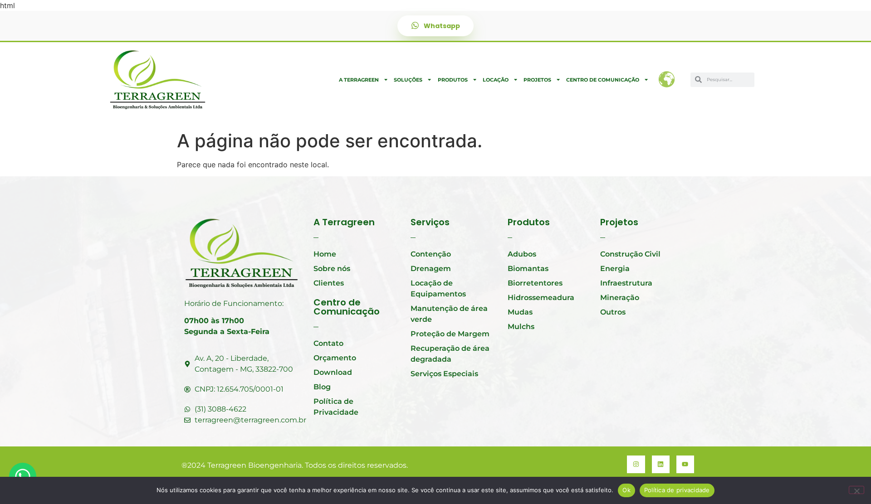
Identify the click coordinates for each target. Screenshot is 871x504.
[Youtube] (685, 464)
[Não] (856, 490)
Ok (626, 490)
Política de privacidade (677, 490)
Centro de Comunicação (602, 80)
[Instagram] (636, 464)
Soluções (408, 80)
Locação (496, 80)
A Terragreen (359, 80)
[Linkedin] (661, 464)
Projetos (537, 80)
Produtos (453, 80)
